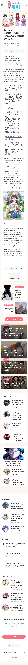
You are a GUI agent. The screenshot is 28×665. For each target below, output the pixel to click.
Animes (6, 346)
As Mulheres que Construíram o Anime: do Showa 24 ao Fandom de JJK (17, 426)
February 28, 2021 (11, 153)
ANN (23, 258)
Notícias (6, 26)
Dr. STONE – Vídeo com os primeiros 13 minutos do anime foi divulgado (13, 366)
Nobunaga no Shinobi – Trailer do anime (13, 384)
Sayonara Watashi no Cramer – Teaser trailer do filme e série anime (18, 481)
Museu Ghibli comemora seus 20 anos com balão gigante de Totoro (16, 505)
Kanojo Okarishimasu (14, 274)
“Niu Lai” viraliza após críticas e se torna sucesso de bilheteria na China (15, 565)
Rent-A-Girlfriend (14, 276)
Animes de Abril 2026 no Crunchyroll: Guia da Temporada (17, 437)
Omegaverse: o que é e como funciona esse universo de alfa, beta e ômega (17, 415)
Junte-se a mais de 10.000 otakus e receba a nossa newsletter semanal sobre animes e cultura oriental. (14, 625)
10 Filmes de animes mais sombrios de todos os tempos (17, 528)
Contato (14, 657)
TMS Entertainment (14, 278)
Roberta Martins (10, 549)
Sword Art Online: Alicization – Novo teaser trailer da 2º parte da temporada (17, 608)
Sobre (7, 656)
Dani (11, 510)
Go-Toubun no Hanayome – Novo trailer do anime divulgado (18, 472)
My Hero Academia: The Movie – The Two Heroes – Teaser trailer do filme (13, 463)
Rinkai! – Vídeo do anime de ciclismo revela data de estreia (13, 352)
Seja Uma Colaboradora (17, 656)
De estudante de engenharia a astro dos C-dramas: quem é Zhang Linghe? (18, 404)
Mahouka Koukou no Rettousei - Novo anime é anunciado (19, 294)
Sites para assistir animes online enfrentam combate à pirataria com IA (17, 596)
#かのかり (12, 121)
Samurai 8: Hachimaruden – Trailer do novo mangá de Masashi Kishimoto (16, 583)
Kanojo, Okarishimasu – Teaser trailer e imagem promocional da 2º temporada (13, 332)
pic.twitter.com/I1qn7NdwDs (13, 137)
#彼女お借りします (13, 113)
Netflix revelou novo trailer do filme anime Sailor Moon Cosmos (17, 517)
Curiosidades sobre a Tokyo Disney (8, 310)
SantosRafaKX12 (13, 43)
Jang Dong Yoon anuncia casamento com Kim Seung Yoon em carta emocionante (15, 555)
